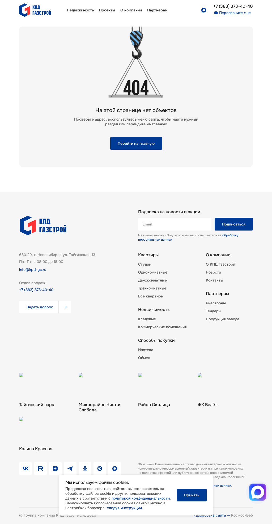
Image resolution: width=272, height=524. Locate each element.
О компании (131, 10)
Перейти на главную (136, 143)
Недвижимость (80, 10)
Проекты (107, 10)
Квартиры (148, 255)
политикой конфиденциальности (141, 498)
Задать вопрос (40, 307)
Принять (191, 495)
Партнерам (217, 293)
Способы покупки (156, 340)
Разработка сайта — (212, 515)
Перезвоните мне (235, 12)
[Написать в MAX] (257, 492)
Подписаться (233, 224)
